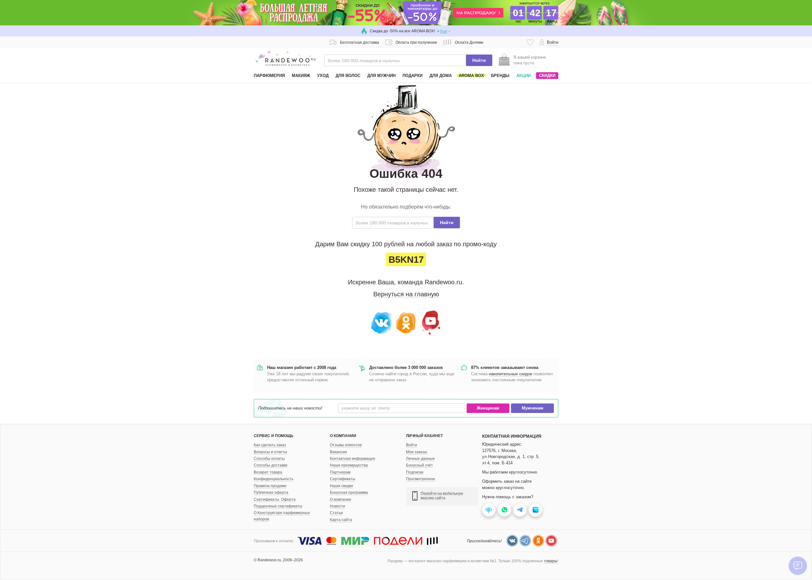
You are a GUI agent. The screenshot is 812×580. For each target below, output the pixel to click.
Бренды (500, 75)
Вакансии (338, 452)
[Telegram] (525, 540)
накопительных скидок (510, 373)
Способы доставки (270, 465)
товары (550, 561)
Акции (523, 75)
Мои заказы (416, 452)
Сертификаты (342, 479)
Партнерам (340, 472)
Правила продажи (270, 486)
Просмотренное (420, 479)
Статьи (336, 513)
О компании (340, 499)
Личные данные (420, 458)
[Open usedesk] (488, 510)
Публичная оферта (271, 492)
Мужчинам (532, 408)
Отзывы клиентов (346, 445)
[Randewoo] (285, 59)
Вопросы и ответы (270, 452)
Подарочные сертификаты (278, 506)
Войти (411, 445)
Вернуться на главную (406, 294)
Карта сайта (341, 520)
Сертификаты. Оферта (275, 499)
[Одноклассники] (406, 322)
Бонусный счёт (419, 465)
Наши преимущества (349, 465)
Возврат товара (268, 472)
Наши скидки (341, 486)
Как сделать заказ (270, 445)
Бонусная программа (349, 492)
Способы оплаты (269, 458)
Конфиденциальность (273, 479)
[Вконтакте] (382, 322)
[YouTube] (430, 322)
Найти (479, 60)
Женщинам (488, 408)
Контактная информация (352, 458)
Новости (337, 506)
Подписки (414, 472)
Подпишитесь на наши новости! (290, 408)
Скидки (547, 75)
